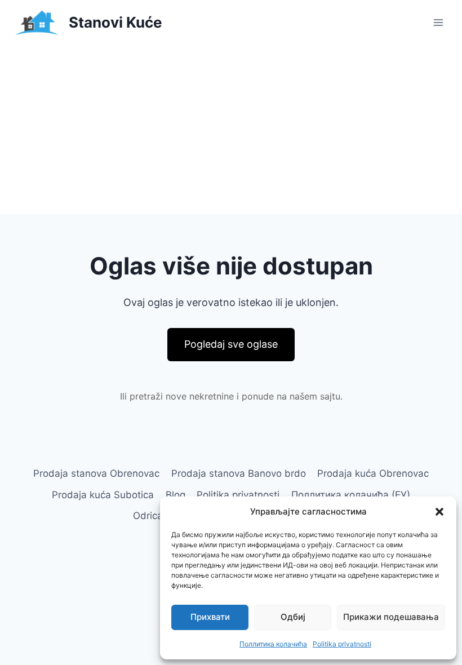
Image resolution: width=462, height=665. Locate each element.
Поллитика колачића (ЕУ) (350, 494)
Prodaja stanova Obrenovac (96, 473)
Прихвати (210, 616)
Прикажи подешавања (391, 616)
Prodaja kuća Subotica (103, 494)
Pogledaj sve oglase (231, 344)
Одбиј (293, 616)
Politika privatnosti (342, 644)
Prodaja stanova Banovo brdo (238, 473)
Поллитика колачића (273, 644)
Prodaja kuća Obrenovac (373, 473)
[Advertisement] (231, 130)
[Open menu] (438, 22)
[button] (439, 511)
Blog (175, 494)
